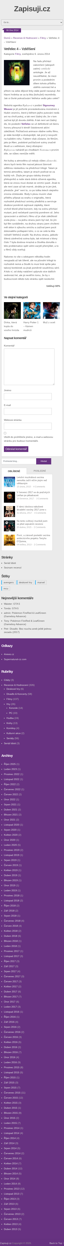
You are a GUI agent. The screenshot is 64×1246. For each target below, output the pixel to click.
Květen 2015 (11, 1102)
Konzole (13, 708)
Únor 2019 (9, 885)
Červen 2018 (11, 925)
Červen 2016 (11, 1037)
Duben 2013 (10, 1229)
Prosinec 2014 (11, 1128)
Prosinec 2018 (11, 895)
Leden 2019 (10, 890)
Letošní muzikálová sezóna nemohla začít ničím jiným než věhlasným (32, 480)
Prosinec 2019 (11, 850)
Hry (8, 704)
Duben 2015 (10, 1107)
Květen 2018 (11, 931)
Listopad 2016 (11, 1011)
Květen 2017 (11, 986)
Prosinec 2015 (11, 1067)
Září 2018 (9, 910)
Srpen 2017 (10, 971)
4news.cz (9, 654)
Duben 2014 (10, 1168)
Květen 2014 (11, 1163)
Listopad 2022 (11, 779)
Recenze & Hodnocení (25, 38)
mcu (6, 588)
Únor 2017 (9, 1001)
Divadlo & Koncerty (16, 694)
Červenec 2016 (12, 1032)
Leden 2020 (10, 845)
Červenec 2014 (12, 1153)
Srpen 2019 (10, 860)
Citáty (7, 680)
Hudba (10, 718)
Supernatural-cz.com (15, 659)
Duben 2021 (10, 809)
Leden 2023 (10, 769)
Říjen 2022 (10, 784)
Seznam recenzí (13, 567)
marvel (41, 582)
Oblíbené (14, 471)
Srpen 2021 (10, 804)
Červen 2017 (11, 981)
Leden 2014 (10, 1183)
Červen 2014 (11, 1158)
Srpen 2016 (10, 1027)
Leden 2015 (10, 1123)
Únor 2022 (9, 799)
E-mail (7, 405)
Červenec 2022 (12, 789)
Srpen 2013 (10, 1209)
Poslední (40, 470)
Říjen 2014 (10, 1138)
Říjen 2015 (10, 1077)
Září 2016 (9, 1022)
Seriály (10, 738)
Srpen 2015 (10, 1087)
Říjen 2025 (10, 764)
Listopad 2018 (11, 900)
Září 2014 (9, 1143)
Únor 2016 (9, 1057)
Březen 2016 (11, 1052)
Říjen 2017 (10, 961)
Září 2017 (9, 966)
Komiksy (11, 728)
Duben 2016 (10, 1047)
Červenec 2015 (12, 1092)
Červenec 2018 (12, 920)
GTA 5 (16, 603)
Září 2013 (9, 1204)
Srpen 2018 (10, 915)
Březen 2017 (11, 996)
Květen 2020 (11, 834)
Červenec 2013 (12, 1214)
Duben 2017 (10, 991)
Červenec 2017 (12, 976)
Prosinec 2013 (11, 1188)
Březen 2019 (11, 880)
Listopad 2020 (11, 824)
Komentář (9, 345)
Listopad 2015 (11, 1072)
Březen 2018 (11, 941)
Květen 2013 (11, 1224)
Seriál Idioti (10, 563)
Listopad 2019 (11, 855)
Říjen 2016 (10, 1016)
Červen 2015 (11, 1097)
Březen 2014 (11, 1173)
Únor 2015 (9, 1118)
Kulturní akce (13, 733)
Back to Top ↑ (56, 1243)
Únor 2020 (9, 840)
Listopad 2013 (11, 1193)
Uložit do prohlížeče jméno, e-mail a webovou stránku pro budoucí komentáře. (28, 439)
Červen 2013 (11, 1219)
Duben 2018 (10, 936)
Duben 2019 (10, 875)
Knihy (9, 723)
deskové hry (25, 582)
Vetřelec (26, 124)
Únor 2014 (9, 1178)
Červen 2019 (11, 865)
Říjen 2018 (10, 905)
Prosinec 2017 (11, 951)
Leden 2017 (10, 1006)
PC (10, 713)
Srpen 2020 (10, 829)
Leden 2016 (10, 1062)
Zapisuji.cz (32, 9)
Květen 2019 (11, 870)
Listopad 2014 (11, 1133)
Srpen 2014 (10, 1148)
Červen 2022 (11, 794)
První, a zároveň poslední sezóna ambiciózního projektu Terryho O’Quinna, (33, 538)
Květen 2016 (11, 1042)
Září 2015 (9, 1082)
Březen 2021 (11, 814)
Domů (7, 38)
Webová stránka (13, 420)
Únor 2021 (9, 819)
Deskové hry (13, 689)
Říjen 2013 (10, 1198)
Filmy (43, 38)
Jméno (7, 390)
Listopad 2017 (11, 956)
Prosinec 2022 (11, 774)
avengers (9, 582)
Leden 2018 (10, 946)
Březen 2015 (11, 1113)
